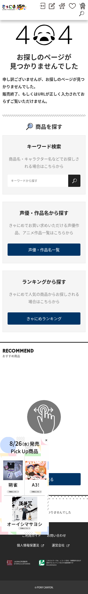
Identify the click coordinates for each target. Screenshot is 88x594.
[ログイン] (42, 5)
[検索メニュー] (81, 13)
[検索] (74, 181)
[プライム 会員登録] (62, 6)
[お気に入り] (72, 6)
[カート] (82, 6)
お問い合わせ (56, 535)
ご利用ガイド (31, 535)
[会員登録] (52, 6)
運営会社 (58, 545)
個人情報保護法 (28, 545)
